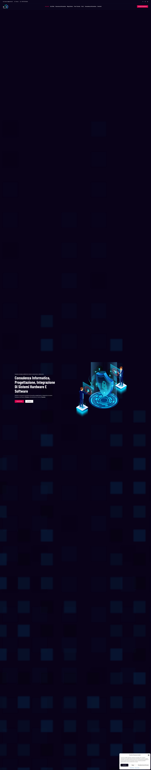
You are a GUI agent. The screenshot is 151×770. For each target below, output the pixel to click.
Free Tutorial (77, 6)
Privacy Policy (137, 767)
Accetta (124, 765)
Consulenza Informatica (90, 6)
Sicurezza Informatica (60, 6)
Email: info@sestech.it (8, 1)
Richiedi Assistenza (142, 6)
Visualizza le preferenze (143, 765)
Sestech (47, 6)
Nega (133, 765)
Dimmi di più (19, 401)
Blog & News (70, 6)
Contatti (99, 6)
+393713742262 (24, 1)
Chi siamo (29, 401)
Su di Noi (52, 6)
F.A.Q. (82, 6)
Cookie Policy (132, 767)
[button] (148, 755)
